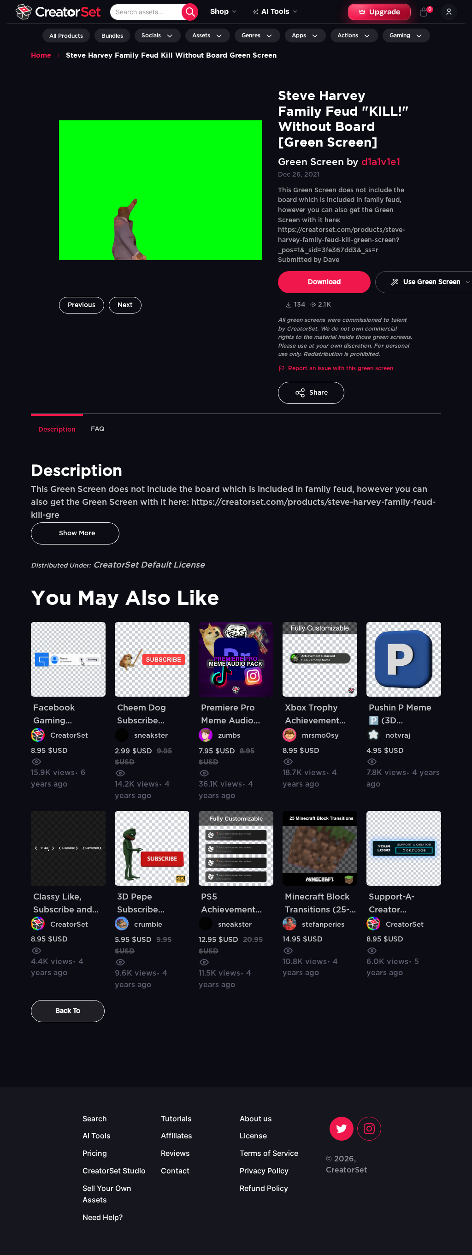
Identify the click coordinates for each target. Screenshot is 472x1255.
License (253, 1135)
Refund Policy (264, 1188)
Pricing (95, 1153)
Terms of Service (269, 1153)
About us (256, 1118)
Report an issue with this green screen (340, 368)
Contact (175, 1170)
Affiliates (176, 1135)
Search (95, 1118)
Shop (219, 11)
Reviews (175, 1153)
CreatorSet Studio (114, 1170)
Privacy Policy (264, 1170)
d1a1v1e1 (380, 162)
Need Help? (103, 1217)
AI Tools (97, 1135)
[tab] (57, 429)
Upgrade (384, 11)
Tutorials (176, 1118)
